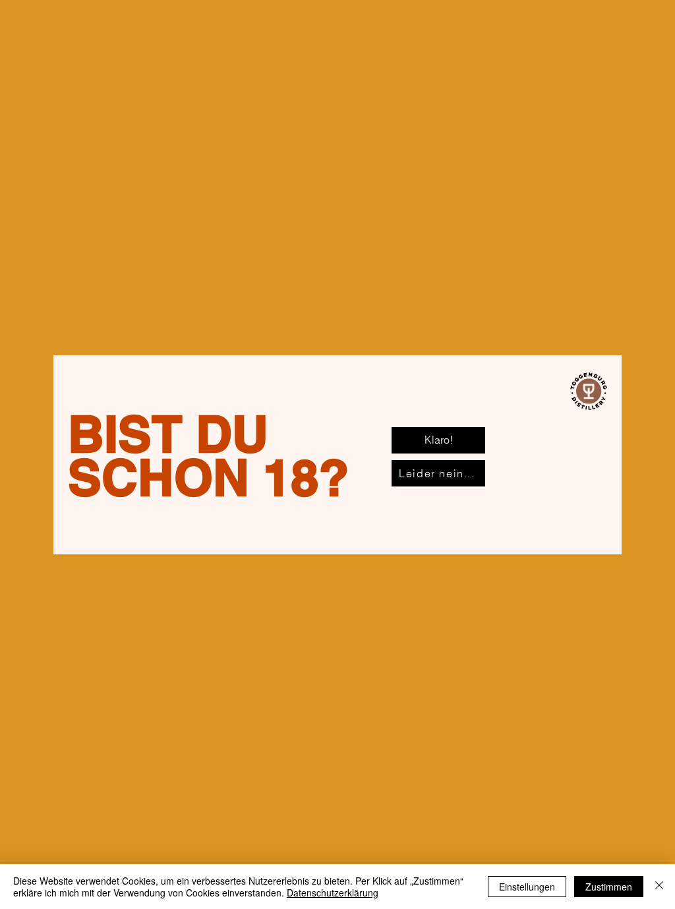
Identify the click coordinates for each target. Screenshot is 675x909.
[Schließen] (659, 886)
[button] (438, 440)
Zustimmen (608, 886)
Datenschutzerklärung (332, 892)
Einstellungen (527, 886)
